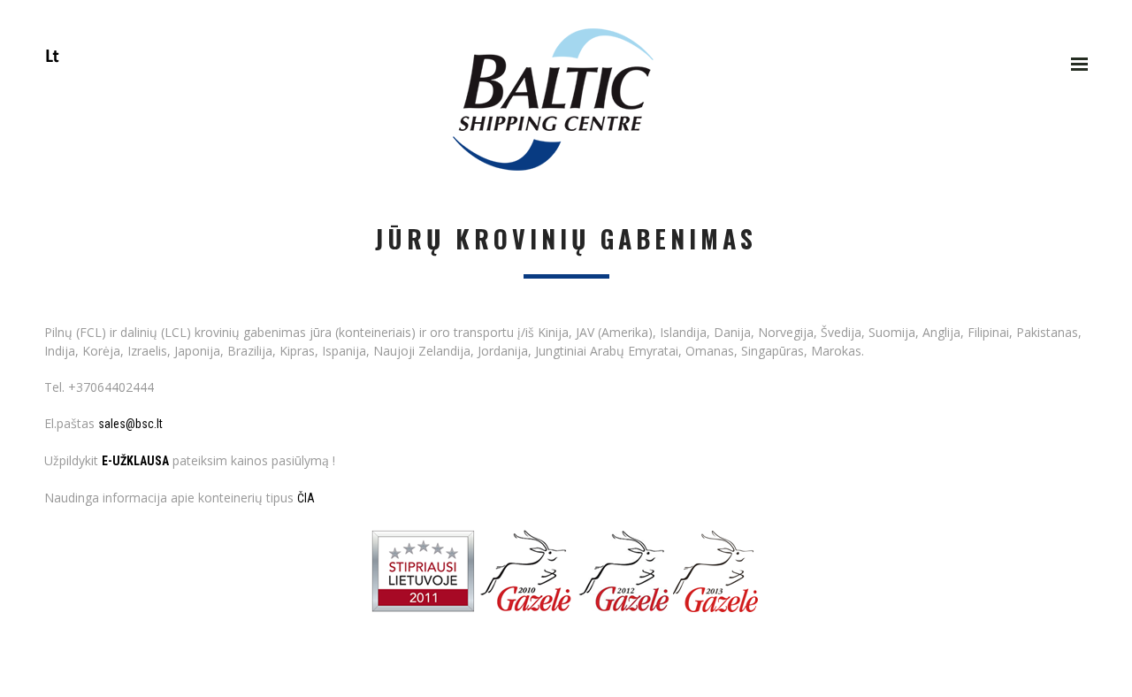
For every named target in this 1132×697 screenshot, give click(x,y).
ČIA (306, 498)
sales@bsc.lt (130, 424)
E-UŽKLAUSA (135, 461)
